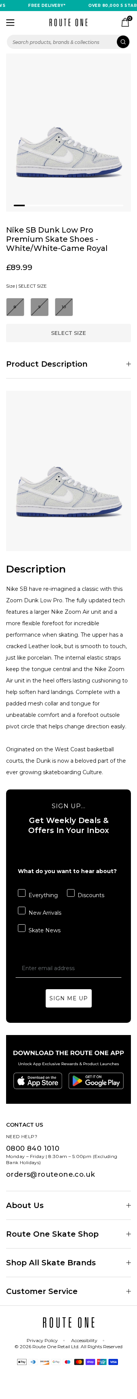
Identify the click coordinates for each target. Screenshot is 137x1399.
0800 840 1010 (32, 1148)
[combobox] (68, 42)
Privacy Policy (42, 1340)
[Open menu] (10, 22)
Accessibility (84, 1340)
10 (64, 306)
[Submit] (123, 42)
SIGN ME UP (68, 998)
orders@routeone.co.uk (50, 1174)
